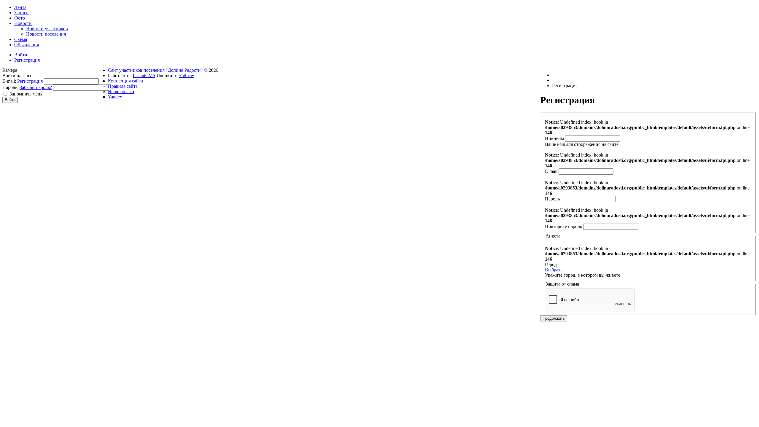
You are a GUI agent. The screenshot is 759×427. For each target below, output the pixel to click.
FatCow (186, 75)
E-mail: (9, 81)
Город (551, 264)
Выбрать (553, 269)
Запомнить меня (25, 93)
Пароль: (10, 87)
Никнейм (554, 138)
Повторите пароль (563, 226)
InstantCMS (144, 75)
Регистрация (30, 81)
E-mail (551, 171)
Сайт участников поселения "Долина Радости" (155, 70)
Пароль (552, 198)
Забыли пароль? (36, 87)
